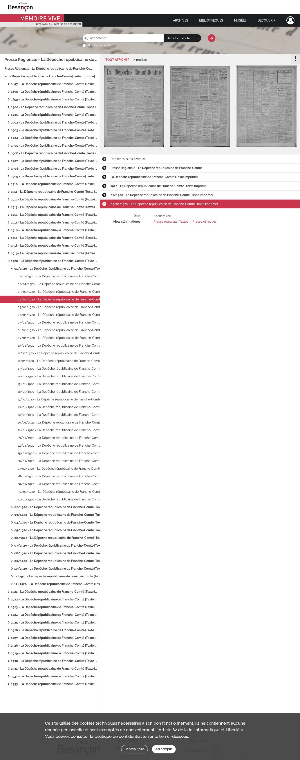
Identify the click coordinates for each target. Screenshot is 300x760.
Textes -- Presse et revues (198, 221)
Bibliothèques (211, 20)
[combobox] (182, 38)
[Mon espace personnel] (290, 20)
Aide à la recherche (99, 45)
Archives (180, 20)
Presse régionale (165, 221)
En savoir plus (135, 749)
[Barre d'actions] (295, 58)
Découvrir (266, 20)
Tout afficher (117, 60)
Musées (240, 20)
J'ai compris (163, 749)
